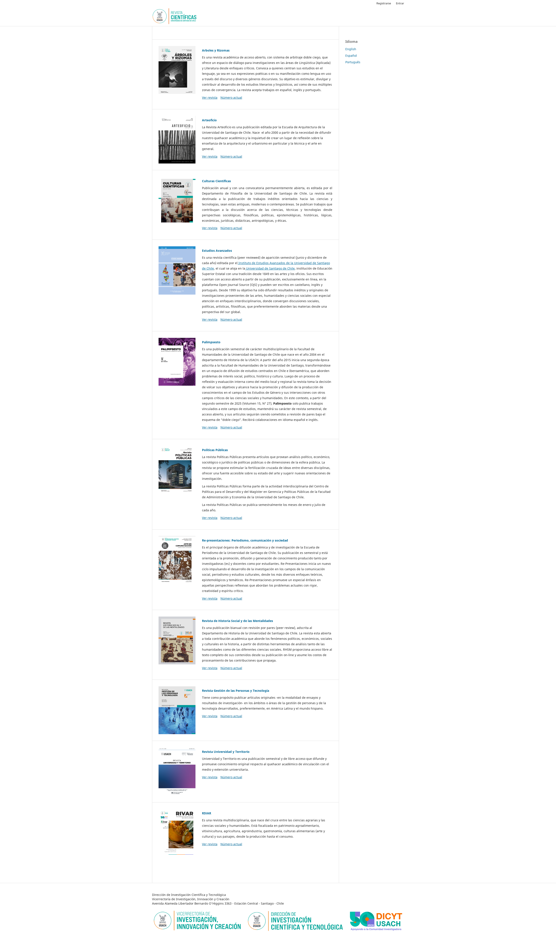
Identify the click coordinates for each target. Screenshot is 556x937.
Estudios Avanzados (217, 250)
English (350, 49)
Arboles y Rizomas (216, 50)
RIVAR (206, 813)
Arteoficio (209, 120)
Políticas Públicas (215, 450)
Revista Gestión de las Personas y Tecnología (235, 691)
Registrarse (383, 3)
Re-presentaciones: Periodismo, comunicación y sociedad (245, 540)
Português (352, 62)
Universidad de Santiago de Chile (270, 268)
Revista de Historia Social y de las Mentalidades (237, 621)
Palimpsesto (211, 342)
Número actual (231, 97)
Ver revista (209, 97)
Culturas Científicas (216, 181)
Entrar (400, 3)
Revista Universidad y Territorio (226, 752)
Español (351, 55)
